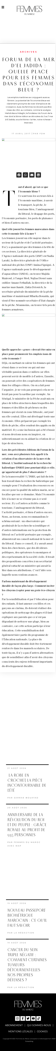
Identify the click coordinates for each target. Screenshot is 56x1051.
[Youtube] (33, 1018)
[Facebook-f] (22, 1018)
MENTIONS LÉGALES (20, 1031)
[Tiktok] (38, 1018)
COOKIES (42, 1031)
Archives (28, 52)
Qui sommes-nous (39, 1025)
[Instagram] (17, 1018)
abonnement (14, 1025)
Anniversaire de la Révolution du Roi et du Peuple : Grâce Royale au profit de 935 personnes (27, 824)
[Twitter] (28, 1018)
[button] (19, 175)
